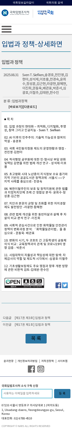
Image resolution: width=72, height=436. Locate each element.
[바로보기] (15, 107)
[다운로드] (30, 107)
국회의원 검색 (54, 2)
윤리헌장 (9, 361)
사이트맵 (63, 361)
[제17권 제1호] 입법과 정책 (32, 325)
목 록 (36, 338)
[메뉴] (7, 29)
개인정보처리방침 (27, 361)
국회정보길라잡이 (23, 2)
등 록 (62, 393)
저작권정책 (47, 361)
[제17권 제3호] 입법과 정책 (32, 318)
